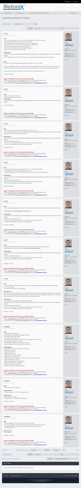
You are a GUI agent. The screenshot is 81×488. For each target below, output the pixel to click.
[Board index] (13, 7)
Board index (7, 13)
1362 (73, 56)
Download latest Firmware (16, 17)
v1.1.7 (6, 240)
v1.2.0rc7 (7, 381)
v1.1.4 (6, 124)
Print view (74, 13)
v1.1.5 (6, 162)
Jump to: (50, 458)
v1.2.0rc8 (7, 416)
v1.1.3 (6, 89)
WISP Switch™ (20, 13)
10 (76, 28)
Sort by (40, 450)
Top (77, 84)
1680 (72, 55)
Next (76, 450)
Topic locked (8, 24)
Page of (37, 28)
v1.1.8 (6, 279)
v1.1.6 (6, 201)
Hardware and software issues (39, 13)
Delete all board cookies (16, 475)
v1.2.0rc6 (7, 327)
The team (6, 475)
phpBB (36, 480)
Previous (5, 450)
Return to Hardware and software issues (12, 458)
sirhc (66, 41)
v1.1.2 (6, 34)
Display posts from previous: (22, 450)
